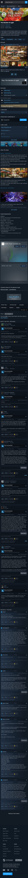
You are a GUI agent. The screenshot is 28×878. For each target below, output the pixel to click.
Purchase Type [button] (13, 304)
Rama (5, 411)
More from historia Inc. (13, 244)
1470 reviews (6, 348)
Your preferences (12, 289)
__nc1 (5, 367)
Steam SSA (5, 833)
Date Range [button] (3, 307)
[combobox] (15, 2)
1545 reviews (13, 482)
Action (3, 39)
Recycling (16, 838)
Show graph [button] (23, 309)
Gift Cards (5, 840)
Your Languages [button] (8, 313)
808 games (6, 442)
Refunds (4, 856)
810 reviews (12, 368)
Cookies (4, 853)
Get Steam (16, 846)
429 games (6, 393)
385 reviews (13, 325)
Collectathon (10, 39)
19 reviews (13, 548)
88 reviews (6, 587)
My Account (17, 853)
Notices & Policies (7, 851)
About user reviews (4, 289)
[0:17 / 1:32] (14, 53)
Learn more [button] (23, 119)
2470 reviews (12, 393)
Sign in (2, 69)
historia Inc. (8, 24)
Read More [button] (23, 467)
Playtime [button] (11, 307)
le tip (5, 506)
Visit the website (5, 130)
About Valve (16, 831)
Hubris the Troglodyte (9, 392)
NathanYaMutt (7, 346)
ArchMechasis (7, 546)
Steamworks (5, 835)
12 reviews (6, 508)
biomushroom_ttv (8, 441)
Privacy (4, 846)
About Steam (6, 831)
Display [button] (17, 307)
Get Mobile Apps (7, 873)
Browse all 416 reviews (14, 813)
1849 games (6, 325)
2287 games (6, 482)
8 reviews (12, 442)
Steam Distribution (7, 838)
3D (15, 39)
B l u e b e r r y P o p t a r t (10, 481)
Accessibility (5, 848)
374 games (6, 368)
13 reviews (6, 413)
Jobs (15, 833)
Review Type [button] (4, 304)
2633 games (6, 548)
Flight (20, 39)
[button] (3, 6)
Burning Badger (7, 324)
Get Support (16, 851)
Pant (5, 586)
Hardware (16, 835)
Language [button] (21, 304)
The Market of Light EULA (7, 106)
